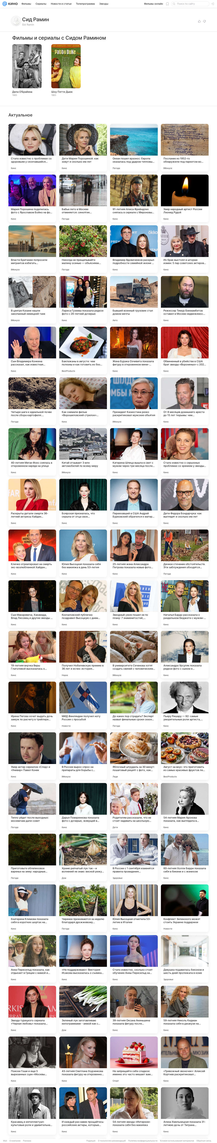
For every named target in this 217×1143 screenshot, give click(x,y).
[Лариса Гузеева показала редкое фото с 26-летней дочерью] (83, 300)
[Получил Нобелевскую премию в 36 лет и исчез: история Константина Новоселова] (83, 654)
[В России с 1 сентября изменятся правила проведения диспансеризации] (134, 857)
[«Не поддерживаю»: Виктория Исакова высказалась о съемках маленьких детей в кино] (83, 959)
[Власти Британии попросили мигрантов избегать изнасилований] (32, 249)
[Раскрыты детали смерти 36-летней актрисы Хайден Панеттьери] (32, 502)
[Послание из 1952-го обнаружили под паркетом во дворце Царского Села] (185, 147)
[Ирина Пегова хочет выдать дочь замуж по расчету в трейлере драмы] (32, 705)
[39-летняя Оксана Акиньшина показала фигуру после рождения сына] (134, 1009)
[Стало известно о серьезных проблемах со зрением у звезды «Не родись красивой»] (185, 452)
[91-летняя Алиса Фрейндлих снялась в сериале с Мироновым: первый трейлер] (134, 198)
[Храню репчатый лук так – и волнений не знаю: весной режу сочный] (83, 857)
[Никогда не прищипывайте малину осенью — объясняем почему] (83, 249)
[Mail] (5, 4)
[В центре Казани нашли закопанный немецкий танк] (32, 300)
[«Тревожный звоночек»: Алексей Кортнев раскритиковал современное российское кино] (185, 1060)
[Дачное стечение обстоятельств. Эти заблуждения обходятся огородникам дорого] (185, 553)
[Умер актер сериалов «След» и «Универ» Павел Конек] (32, 756)
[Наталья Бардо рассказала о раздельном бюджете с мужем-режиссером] (185, 604)
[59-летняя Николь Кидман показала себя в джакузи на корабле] (185, 1009)
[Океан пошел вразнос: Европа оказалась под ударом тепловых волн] (134, 147)
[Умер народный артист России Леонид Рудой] (185, 198)
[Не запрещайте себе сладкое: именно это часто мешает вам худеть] (134, 1060)
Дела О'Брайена (22, 91)
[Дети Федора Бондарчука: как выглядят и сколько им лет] (185, 502)
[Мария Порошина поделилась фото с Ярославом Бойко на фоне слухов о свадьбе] (32, 198)
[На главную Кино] (12, 4)
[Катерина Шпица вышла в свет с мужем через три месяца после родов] (134, 452)
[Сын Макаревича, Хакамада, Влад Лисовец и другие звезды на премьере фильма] (32, 604)
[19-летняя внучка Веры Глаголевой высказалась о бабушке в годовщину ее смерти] (32, 654)
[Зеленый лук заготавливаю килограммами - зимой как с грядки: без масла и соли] (83, 1009)
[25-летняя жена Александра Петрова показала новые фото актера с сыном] (134, 553)
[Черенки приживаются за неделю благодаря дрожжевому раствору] (83, 908)
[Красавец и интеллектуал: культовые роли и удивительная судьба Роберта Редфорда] (32, 1111)
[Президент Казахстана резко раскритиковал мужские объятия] (134, 401)
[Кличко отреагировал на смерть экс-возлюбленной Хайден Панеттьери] (32, 553)
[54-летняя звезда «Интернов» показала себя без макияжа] (134, 1111)
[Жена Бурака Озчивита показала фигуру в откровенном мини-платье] (134, 350)
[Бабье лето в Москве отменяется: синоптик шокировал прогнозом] (83, 198)
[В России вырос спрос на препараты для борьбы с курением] (83, 756)
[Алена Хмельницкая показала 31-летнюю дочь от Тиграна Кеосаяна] (185, 1111)
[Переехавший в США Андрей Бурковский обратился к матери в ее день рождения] (134, 502)
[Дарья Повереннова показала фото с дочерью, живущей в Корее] (83, 807)
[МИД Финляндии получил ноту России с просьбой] (83, 705)
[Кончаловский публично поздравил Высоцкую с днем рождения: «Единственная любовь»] (83, 604)
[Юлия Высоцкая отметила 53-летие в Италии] (134, 908)
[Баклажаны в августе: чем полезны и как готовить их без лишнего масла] (83, 350)
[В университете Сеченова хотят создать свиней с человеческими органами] (134, 654)
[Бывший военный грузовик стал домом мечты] (134, 300)
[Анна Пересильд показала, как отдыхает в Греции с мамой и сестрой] (32, 959)
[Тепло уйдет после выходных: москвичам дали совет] (32, 807)
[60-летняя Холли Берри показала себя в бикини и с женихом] (185, 857)
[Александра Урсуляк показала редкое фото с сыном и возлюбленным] (185, 654)
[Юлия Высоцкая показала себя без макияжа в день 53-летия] (83, 553)
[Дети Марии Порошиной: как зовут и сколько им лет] (83, 147)
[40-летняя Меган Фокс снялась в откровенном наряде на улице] (32, 452)
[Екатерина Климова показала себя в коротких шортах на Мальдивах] (32, 908)
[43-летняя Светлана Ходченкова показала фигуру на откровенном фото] (83, 1060)
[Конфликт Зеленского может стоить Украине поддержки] (185, 908)
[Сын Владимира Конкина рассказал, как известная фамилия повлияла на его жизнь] (32, 350)
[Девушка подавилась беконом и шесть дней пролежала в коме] (185, 959)
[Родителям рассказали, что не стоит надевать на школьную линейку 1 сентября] (134, 807)
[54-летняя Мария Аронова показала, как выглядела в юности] (185, 807)
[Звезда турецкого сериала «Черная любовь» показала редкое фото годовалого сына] (32, 1009)
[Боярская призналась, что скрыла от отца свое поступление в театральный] (83, 502)
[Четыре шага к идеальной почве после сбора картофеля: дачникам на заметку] (32, 401)
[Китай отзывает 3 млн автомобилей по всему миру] (83, 452)
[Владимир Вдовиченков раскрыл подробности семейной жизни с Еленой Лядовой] (134, 249)
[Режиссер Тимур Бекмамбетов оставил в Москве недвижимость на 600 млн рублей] (185, 300)
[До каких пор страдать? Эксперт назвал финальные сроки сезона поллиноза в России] (134, 705)
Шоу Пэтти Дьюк (62, 91)
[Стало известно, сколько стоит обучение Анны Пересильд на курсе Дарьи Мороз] (134, 959)
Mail (5, 1141)
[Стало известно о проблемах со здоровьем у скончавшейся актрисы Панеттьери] (32, 147)
